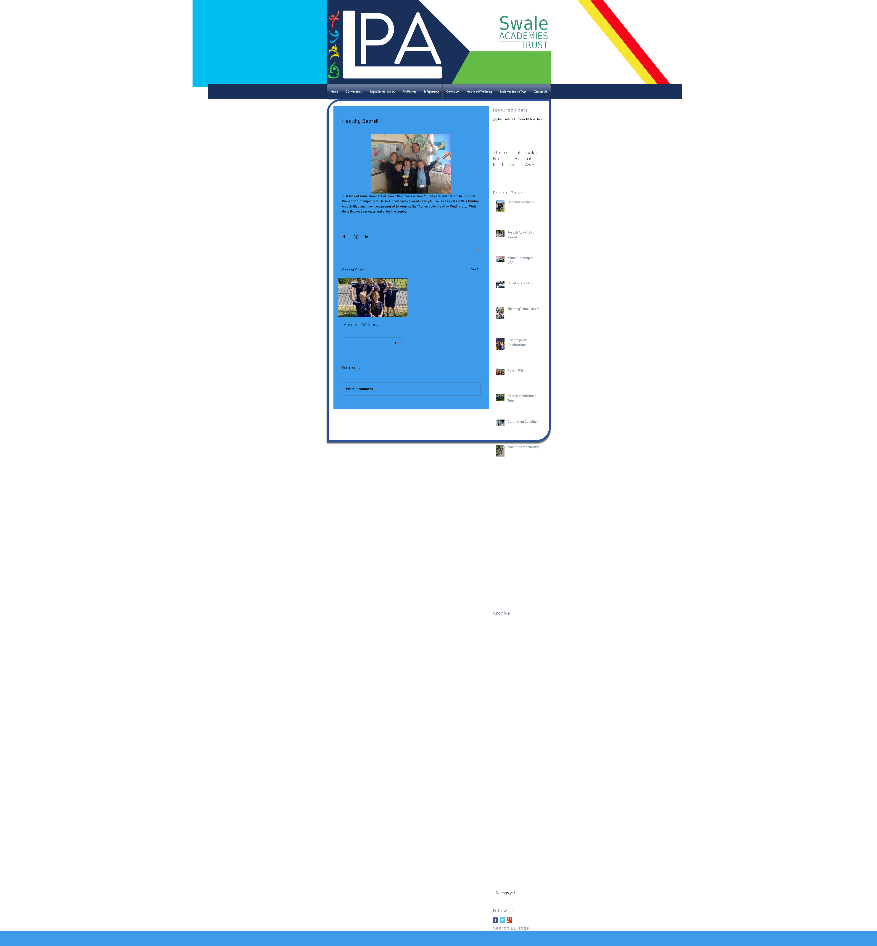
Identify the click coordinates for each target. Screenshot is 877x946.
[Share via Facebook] (344, 236)
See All (476, 269)
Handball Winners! (360, 324)
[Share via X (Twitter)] (355, 236)
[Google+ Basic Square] (509, 920)
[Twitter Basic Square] (502, 920)
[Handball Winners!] (372, 297)
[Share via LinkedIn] (367, 236)
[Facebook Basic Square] (495, 920)
